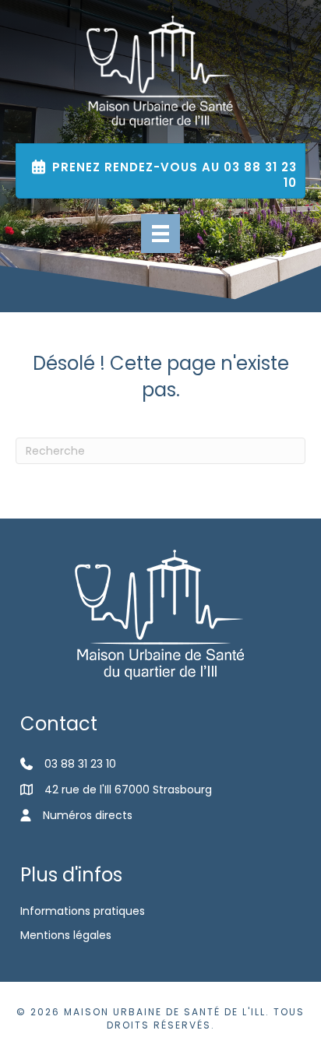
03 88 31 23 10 (80, 764)
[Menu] (160, 233)
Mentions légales (65, 935)
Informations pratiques (82, 911)
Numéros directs (87, 815)
